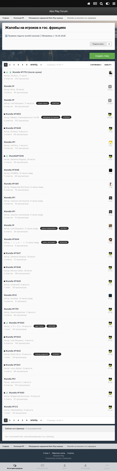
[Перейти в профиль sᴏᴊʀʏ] (110, 170)
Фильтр (107, 65)
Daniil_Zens (16, 354)
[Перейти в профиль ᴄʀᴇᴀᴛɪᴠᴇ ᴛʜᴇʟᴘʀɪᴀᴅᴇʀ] (110, 198)
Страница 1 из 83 (54, 65)
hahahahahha (16, 410)
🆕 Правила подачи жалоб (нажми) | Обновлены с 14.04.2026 (35, 36)
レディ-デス (16, 326)
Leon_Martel (16, 368)
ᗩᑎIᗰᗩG (14, 173)
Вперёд (34, 65)
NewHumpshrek (18, 312)
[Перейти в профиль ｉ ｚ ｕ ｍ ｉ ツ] (110, 239)
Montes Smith (17, 270)
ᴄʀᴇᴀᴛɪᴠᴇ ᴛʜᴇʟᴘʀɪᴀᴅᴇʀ (20, 201)
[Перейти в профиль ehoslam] (110, 295)
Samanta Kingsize (18, 159)
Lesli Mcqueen (17, 103)
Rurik (13, 89)
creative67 (15, 284)
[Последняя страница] (41, 65)
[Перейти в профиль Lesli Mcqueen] (110, 225)
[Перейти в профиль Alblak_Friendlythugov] (110, 86)
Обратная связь (58, 453)
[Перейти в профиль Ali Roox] (110, 142)
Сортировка (95, 65)
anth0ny (14, 145)
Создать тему (102, 56)
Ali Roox (14, 131)
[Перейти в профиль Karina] (110, 72)
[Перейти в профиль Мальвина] (110, 184)
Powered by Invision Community (58, 458)
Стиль (46, 453)
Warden (14, 117)
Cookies (70, 453)
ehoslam (14, 298)
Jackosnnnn (16, 382)
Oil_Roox (14, 75)
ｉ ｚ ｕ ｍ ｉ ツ (18, 242)
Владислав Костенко (20, 187)
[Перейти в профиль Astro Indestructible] (109, 114)
